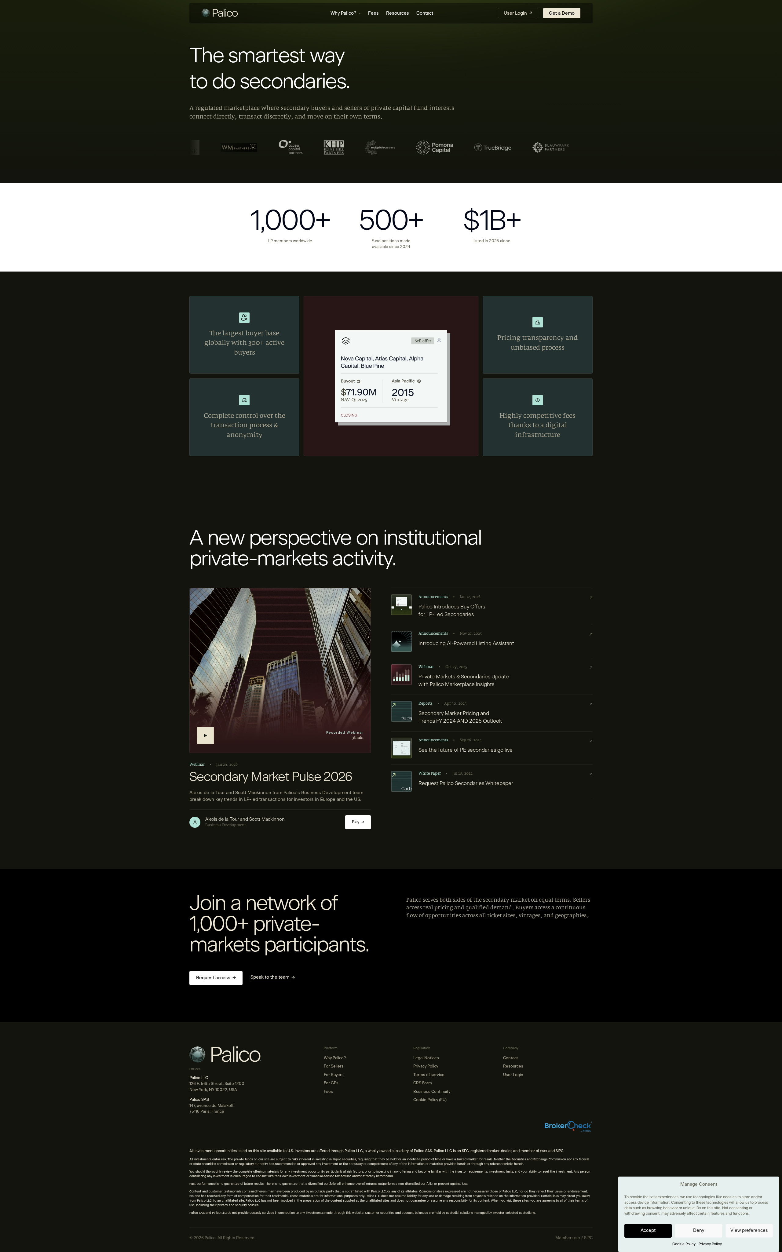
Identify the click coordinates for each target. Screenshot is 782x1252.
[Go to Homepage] (234, 13)
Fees (373, 13)
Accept (648, 1230)
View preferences (749, 1230)
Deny (698, 1230)
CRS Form (422, 1083)
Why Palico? (343, 13)
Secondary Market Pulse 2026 (270, 777)
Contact (424, 13)
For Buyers (334, 1075)
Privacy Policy (710, 1244)
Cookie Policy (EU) (430, 1100)
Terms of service (428, 1075)
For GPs (331, 1083)
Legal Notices (426, 1058)
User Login (513, 1075)
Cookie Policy (684, 1244)
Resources (397, 13)
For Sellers (334, 1066)
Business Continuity (431, 1092)
